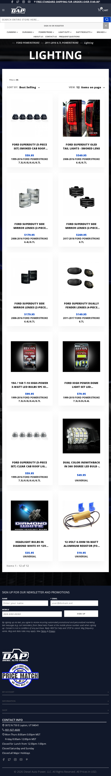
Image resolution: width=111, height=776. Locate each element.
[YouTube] (29, 1)
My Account (8, 692)
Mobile (5, 609)
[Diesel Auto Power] (18, 10)
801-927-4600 (12, 729)
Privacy (52, 631)
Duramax (27, 32)
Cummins (11, 32)
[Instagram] (23, 1)
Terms (43, 631)
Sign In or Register (54, 25)
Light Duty (64, 32)
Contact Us (51, 36)
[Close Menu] (106, 26)
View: (72, 87)
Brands (101, 32)
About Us (38, 36)
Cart (105, 10)
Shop (4, 710)
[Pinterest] (35, 1)
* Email (53, 598)
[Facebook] (12, 1)
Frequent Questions (69, 36)
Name (5, 598)
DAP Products (83, 32)
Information (8, 701)
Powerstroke (45, 32)
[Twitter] (17, 1)
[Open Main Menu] (3, 10)
